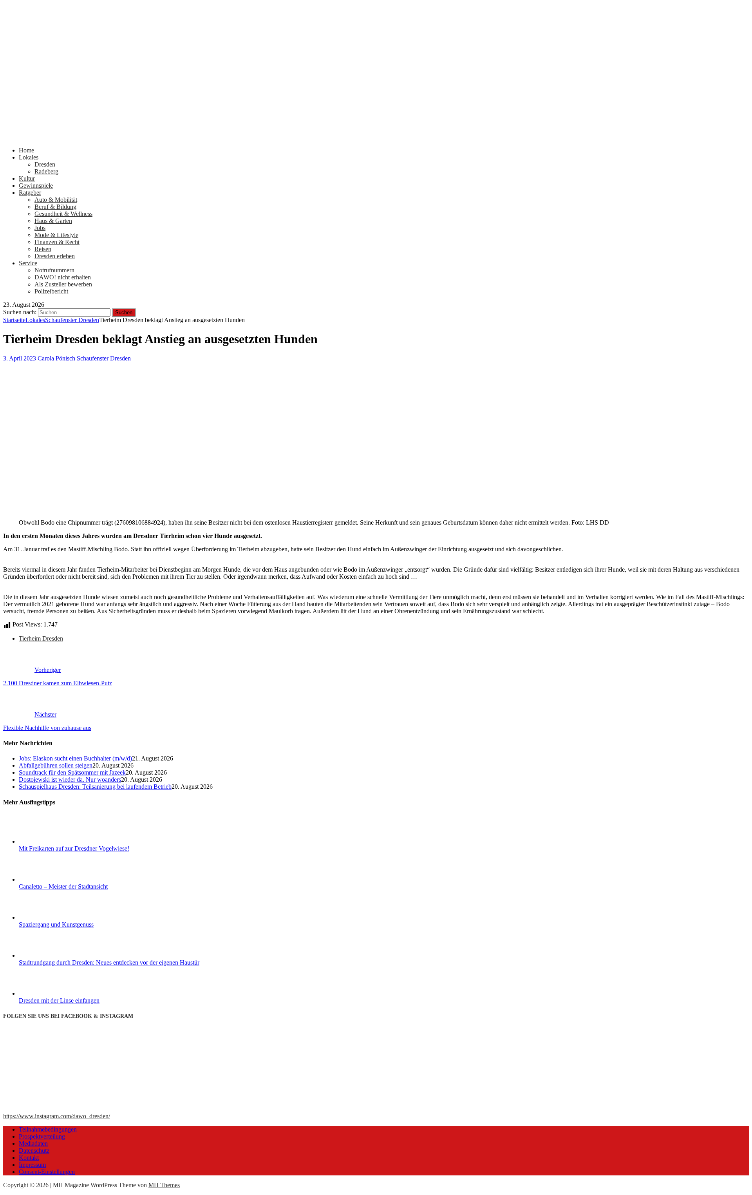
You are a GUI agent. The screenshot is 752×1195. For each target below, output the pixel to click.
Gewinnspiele (36, 185)
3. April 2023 (19, 358)
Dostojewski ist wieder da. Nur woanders (70, 779)
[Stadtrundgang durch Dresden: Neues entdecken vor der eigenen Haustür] (48, 955)
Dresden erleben (54, 256)
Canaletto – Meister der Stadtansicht (63, 886)
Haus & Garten (53, 220)
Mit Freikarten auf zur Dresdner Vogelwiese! (74, 848)
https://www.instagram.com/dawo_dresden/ (56, 1116)
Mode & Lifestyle (56, 235)
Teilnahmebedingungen (48, 1129)
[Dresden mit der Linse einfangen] (48, 993)
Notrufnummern (54, 270)
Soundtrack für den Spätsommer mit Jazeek (72, 772)
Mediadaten (33, 1143)
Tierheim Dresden (41, 638)
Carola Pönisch (56, 358)
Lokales (28, 157)
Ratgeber (30, 192)
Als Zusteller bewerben (63, 284)
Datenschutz (34, 1150)
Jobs (39, 228)
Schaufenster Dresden (104, 358)
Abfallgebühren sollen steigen (55, 765)
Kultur (27, 178)
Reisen (42, 249)
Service (28, 263)
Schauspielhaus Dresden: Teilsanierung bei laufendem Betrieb (95, 786)
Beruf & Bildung (55, 206)
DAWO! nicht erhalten (62, 277)
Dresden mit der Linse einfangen (59, 1000)
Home (26, 150)
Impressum (32, 1164)
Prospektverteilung (42, 1136)
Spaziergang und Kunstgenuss (56, 924)
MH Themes (164, 1185)
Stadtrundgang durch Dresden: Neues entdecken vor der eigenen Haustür (109, 962)
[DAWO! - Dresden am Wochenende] (297, 137)
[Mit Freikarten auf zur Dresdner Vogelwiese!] (48, 841)
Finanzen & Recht (57, 242)
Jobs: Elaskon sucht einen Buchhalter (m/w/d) (75, 758)
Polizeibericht (51, 291)
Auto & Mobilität (55, 199)
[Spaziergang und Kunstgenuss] (48, 917)
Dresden (44, 164)
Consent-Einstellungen (47, 1171)
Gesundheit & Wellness (63, 213)
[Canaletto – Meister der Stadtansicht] (48, 879)
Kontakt (29, 1157)
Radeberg (46, 171)
